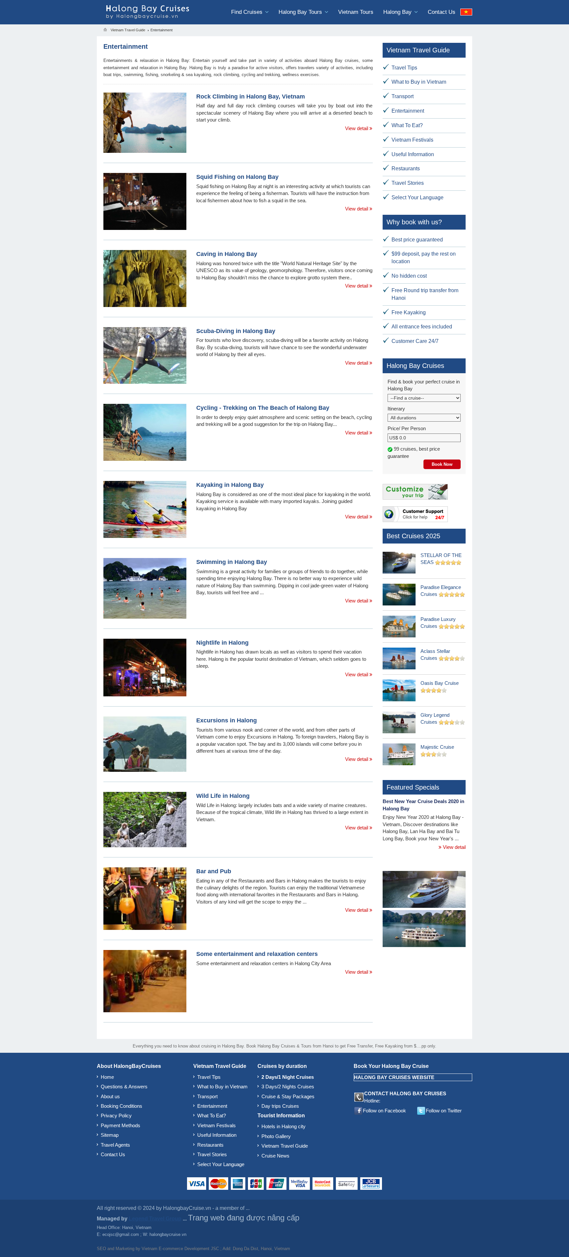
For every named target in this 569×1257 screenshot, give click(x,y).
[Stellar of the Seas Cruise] (424, 890)
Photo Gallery (276, 1136)
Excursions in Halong (226, 720)
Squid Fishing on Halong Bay (237, 177)
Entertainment (408, 111)
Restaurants (406, 168)
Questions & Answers (124, 1086)
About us (110, 1096)
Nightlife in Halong (222, 642)
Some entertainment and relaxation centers (257, 954)
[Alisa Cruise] (424, 929)
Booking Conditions (121, 1106)
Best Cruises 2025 (413, 536)
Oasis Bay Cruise (439, 683)
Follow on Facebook (384, 1110)
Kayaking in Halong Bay (230, 485)
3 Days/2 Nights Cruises (287, 1086)
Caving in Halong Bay (226, 254)
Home (107, 1077)
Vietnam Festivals (412, 140)
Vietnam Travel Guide (284, 1146)
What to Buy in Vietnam (419, 82)
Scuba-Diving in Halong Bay (235, 331)
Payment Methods (120, 1125)
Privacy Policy (116, 1115)
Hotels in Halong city (283, 1126)
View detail (357, 128)
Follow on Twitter (444, 1110)
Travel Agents (115, 1145)
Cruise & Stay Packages (287, 1096)
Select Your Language (418, 197)
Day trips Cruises (280, 1106)
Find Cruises (247, 12)
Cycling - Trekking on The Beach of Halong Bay (262, 408)
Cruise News (275, 1156)
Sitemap (110, 1135)
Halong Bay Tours (301, 12)
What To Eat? (407, 125)
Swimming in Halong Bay (231, 562)
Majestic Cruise (437, 747)
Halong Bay (398, 12)
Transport (403, 96)
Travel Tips (404, 67)
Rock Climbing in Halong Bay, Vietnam (250, 96)
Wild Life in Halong (223, 796)
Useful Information (413, 154)
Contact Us (441, 12)
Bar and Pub (213, 871)
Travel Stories (408, 183)
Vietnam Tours (355, 12)
